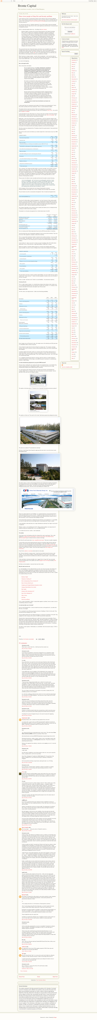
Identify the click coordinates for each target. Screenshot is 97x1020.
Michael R (24, 894)
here (63, 47)
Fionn (23, 771)
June (73, 64)
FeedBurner (72, 33)
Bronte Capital (27, 5)
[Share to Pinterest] (44, 639)
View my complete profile (67, 367)
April (73, 68)
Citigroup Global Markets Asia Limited (29, 587)
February (74, 89)
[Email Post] (36, 639)
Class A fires (49, 110)
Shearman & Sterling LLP (26, 578)
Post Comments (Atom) (40, 980)
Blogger (55, 1017)
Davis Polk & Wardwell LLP (27, 593)
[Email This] (39, 639)
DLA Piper (23, 597)
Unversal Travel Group (40, 536)
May (73, 66)
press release (44, 29)
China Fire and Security (34, 21)
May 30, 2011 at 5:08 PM (26, 944)
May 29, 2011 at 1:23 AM (26, 892)
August (73, 93)
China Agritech (23, 537)
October (73, 62)
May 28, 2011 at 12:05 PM (27, 762)
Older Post (55, 976)
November (74, 60)
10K (34, 52)
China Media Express (50, 536)
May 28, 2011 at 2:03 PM (26, 778)
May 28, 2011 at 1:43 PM (26, 769)
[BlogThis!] (40, 639)
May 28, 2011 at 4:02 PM (26, 830)
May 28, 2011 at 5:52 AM (26, 715)
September (74, 106)
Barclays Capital (25, 576)
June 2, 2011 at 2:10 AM (26, 951)
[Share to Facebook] (42, 639)
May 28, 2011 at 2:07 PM (26, 797)
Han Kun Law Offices (26, 599)
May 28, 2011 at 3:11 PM (26, 824)
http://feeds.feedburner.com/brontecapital (69, 19)
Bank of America (25, 583)
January (73, 99)
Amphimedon (24, 717)
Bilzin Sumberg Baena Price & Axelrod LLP (30, 580)
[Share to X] (41, 639)
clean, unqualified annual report (38, 540)
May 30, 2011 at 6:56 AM (26, 937)
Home (38, 976)
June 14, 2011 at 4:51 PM (27, 961)
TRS (23, 953)
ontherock (24, 946)
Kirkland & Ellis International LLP (28, 591)
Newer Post (21, 976)
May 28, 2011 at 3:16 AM (26, 657)
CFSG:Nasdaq (42, 21)
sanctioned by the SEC (50, 544)
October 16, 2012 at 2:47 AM (27, 968)
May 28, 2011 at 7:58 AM (26, 746)
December (74, 79)
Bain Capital (24, 589)
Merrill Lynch (30, 583)
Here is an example (50, 114)
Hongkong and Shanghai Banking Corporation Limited (32, 585)
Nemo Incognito (25, 827)
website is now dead (28, 550)
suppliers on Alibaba (25, 111)
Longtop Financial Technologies (30, 536)
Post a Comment (24, 971)
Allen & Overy (24, 595)
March (73, 76)
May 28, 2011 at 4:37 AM (26, 706)
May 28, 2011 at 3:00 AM (26, 648)
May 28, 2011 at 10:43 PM (27, 869)
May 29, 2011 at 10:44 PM (27, 919)
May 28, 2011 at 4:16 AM (26, 696)
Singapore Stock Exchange (44, 560)
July (72, 110)
